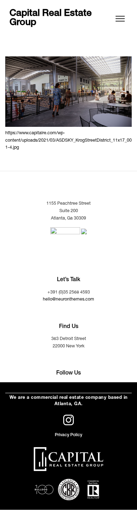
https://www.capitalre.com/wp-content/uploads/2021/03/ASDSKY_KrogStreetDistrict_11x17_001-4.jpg (68, 140)
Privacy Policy (68, 435)
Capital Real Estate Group (50, 19)
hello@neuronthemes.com (68, 299)
